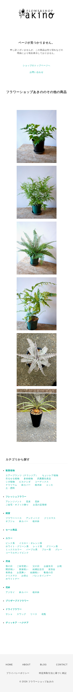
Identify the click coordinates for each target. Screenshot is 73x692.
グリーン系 (52, 546)
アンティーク (33, 518)
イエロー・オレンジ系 (30, 543)
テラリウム (11, 485)
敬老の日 (48, 572)
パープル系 (32, 549)
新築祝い (23, 569)
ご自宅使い (22, 566)
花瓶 (43, 614)
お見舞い (21, 572)
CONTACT (62, 664)
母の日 (9, 566)
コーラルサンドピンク (17, 552)
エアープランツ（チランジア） (22, 475)
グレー (58, 549)
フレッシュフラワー (16, 496)
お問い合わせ (36, 72)
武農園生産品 (44, 478)
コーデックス (42, 482)
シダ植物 (10, 482)
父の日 (36, 566)
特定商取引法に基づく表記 (53, 673)
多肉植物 (28, 478)
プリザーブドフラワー (17, 600)
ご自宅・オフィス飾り (17, 504)
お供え (24, 575)
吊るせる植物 (12, 478)
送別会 (51, 569)
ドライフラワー (14, 609)
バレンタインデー (42, 575)
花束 (28, 501)
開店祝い (10, 569)
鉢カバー (26, 485)
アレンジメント (14, 501)
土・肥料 (10, 488)
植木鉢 (38, 485)
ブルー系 (46, 549)
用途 (8, 561)
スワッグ (21, 614)
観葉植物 (10, 470)
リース (33, 614)
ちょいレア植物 (50, 475)
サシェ (9, 614)
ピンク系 (10, 543)
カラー (9, 538)
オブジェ (10, 521)
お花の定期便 (40, 504)
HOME (9, 664)
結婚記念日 (38, 569)
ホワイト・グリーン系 (17, 546)
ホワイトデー (12, 579)
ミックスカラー (14, 549)
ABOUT (26, 664)
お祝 (59, 566)
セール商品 (11, 530)
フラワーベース (14, 518)
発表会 (9, 572)
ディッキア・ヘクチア (17, 622)
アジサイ (10, 592)
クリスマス (50, 518)
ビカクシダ (25, 482)
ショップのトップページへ (36, 65)
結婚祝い (35, 572)
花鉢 (37, 501)
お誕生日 (48, 566)
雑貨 (8, 513)
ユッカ (49, 485)
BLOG (43, 664)
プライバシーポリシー (17, 673)
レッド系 (37, 546)
